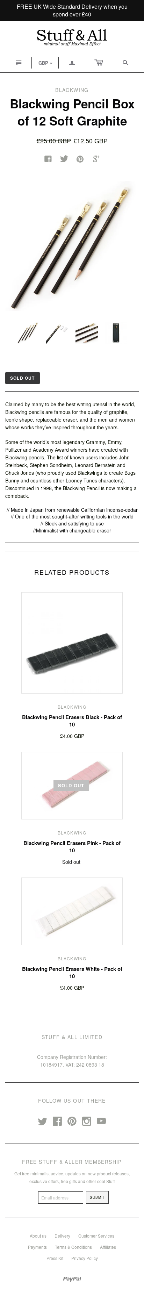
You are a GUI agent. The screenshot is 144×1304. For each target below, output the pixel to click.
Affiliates (108, 1247)
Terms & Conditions (73, 1247)
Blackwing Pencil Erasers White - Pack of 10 (72, 972)
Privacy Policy (84, 1258)
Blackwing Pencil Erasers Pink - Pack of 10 (72, 846)
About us (38, 1236)
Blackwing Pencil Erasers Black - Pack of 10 (72, 720)
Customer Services (96, 1236)
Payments (37, 1247)
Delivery (62, 1236)
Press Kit (54, 1258)
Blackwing (72, 707)
